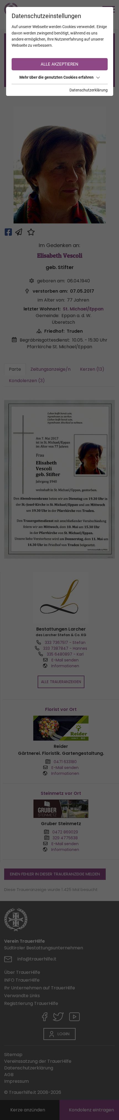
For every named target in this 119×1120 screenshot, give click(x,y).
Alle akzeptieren (59, 64)
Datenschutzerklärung (88, 90)
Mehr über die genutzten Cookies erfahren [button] (56, 77)
